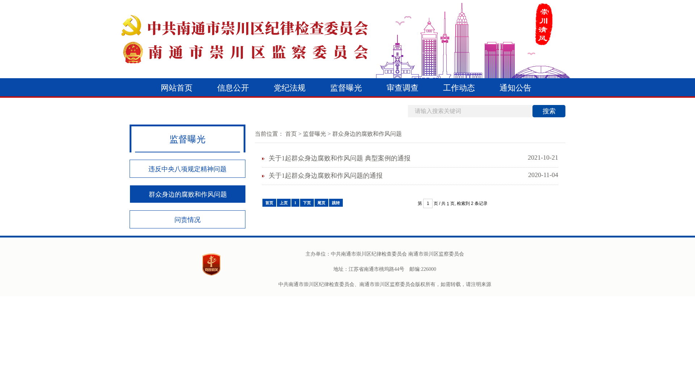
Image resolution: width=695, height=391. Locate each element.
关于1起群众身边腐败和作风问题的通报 (326, 175)
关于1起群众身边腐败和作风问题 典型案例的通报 (339, 158)
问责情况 (187, 219)
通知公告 (515, 87)
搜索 (549, 111)
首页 (291, 134)
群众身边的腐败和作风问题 (188, 194)
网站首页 (177, 87)
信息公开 (233, 87)
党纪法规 (290, 87)
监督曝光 (346, 87)
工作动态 (459, 87)
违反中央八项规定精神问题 (187, 169)
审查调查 (402, 87)
